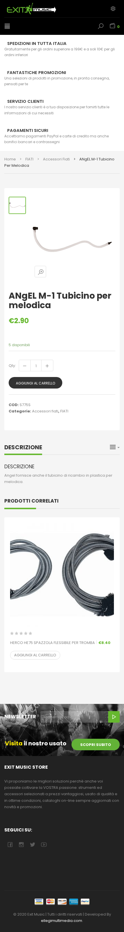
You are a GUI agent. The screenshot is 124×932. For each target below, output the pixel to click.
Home (10, 159)
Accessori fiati (56, 159)
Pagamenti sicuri (27, 130)
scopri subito (95, 744)
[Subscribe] (114, 717)
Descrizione (23, 447)
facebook (10, 844)
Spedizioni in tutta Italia (37, 43)
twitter (32, 844)
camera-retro (21, 844)
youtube (43, 844)
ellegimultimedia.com (61, 920)
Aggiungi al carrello (35, 383)
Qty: (12, 365)
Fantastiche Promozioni (36, 72)
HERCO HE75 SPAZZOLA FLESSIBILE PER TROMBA (60, 642)
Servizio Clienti (25, 101)
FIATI (29, 159)
